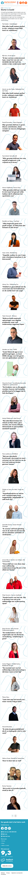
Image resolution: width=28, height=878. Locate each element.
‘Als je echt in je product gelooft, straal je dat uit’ (14, 789)
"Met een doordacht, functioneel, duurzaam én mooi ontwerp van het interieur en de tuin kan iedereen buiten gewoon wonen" (14, 460)
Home (2, 8)
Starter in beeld (7, 8)
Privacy (8, 873)
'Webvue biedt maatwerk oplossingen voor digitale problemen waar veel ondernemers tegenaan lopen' (13, 321)
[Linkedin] (5, 828)
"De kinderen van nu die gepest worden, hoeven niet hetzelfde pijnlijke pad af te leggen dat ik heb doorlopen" (13, 390)
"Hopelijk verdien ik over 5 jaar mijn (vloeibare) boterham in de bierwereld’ (14, 257)
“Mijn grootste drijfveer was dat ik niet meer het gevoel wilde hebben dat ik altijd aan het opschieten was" (14, 193)
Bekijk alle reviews (7, 866)
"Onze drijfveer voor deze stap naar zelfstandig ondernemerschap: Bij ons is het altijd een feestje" (14, 567)
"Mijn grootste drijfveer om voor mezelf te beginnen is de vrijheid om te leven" (14, 160)
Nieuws (3, 841)
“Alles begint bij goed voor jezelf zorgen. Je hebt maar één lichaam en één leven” (13, 225)
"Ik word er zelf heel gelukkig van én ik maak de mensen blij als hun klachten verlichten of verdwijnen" (13, 532)
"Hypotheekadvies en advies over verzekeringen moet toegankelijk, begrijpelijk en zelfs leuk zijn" (12, 496)
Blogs (3, 843)
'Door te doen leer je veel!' (11, 761)
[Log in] (23, 3)
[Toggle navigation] (26, 3)
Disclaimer (3, 874)
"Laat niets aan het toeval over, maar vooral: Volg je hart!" (13, 700)
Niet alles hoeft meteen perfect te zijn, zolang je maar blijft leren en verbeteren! (13, 28)
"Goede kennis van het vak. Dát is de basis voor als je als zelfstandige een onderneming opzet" (14, 600)
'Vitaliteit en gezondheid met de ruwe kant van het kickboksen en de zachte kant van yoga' (14, 289)
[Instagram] (9, 828)
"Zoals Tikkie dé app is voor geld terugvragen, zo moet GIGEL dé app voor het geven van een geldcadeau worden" (13, 355)
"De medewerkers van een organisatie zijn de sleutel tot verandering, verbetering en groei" (12, 636)
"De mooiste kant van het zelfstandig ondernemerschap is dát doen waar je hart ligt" (14, 670)
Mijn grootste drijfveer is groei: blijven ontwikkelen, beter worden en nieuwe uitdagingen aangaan (14, 128)
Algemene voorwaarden (17, 873)
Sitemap (3, 873)
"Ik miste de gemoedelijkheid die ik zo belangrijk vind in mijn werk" (14, 731)
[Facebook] (2, 828)
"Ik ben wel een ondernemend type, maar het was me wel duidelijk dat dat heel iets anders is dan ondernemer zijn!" (14, 61)
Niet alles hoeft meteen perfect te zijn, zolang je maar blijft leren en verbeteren (13, 95)
